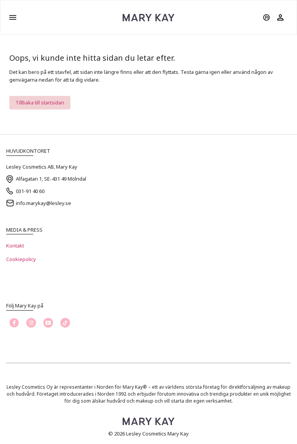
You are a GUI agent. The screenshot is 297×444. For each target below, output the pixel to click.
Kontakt (15, 245)
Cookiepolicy (21, 259)
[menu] (12, 17)
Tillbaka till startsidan (39, 102)
